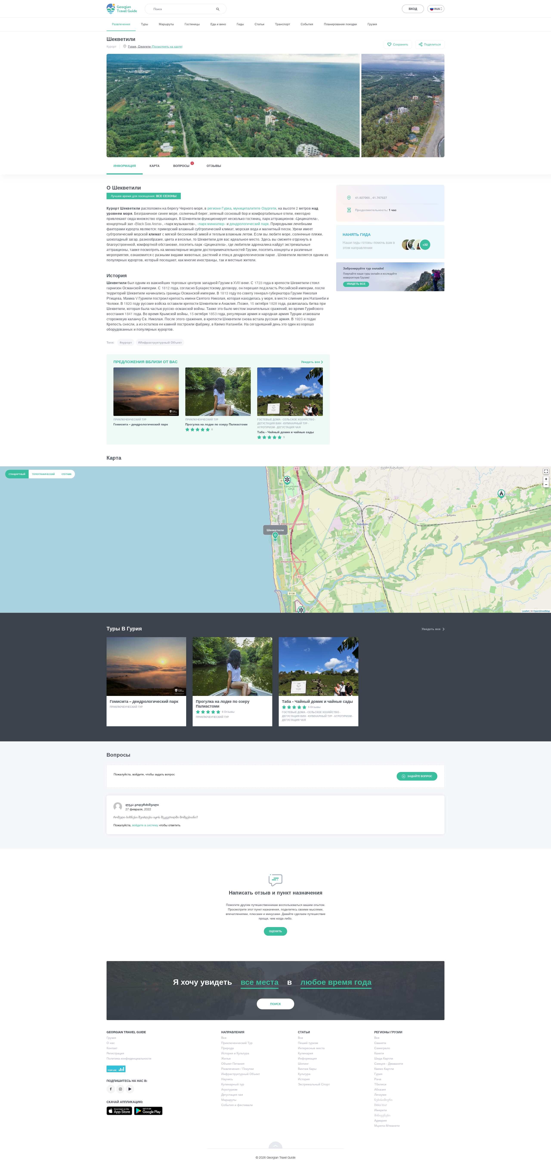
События (307, 24)
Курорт (111, 46)
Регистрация (115, 1053)
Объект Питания (233, 1063)
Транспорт (282, 24)
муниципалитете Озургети (254, 208)
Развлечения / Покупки (237, 1068)
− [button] (546, 484)
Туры (144, 24)
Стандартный (17, 474)
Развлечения (121, 24)
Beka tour (380, 1105)
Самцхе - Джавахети (388, 1063)
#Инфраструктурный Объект (160, 342)
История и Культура (235, 1053)
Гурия (378, 1074)
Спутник (66, 474)
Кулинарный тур (232, 1084)
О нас (111, 1043)
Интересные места (311, 1048)
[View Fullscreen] (546, 471)
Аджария (380, 1120)
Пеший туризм (308, 1043)
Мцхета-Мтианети (387, 1125)
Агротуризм (229, 1089)
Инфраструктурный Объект (240, 1074)
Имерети (380, 1110)
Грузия (372, 24)
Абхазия (380, 1089)
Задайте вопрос (419, 776)
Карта (154, 166)
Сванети (380, 1043)
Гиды (240, 24)
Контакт (112, 1048)
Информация (124, 166)
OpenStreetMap (541, 611)
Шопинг (303, 1063)
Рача (377, 1079)
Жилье (226, 1058)
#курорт (126, 342)
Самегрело (382, 1048)
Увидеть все (311, 362)
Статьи (259, 24)
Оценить (275, 931)
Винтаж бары (307, 1068)
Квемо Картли (384, 1068)
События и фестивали (237, 1105)
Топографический (43, 474)
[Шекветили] (275, 539)
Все (223, 1037)
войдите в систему (145, 825)
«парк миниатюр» (211, 224)
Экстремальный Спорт (314, 1084)
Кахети (379, 1053)
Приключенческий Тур (236, 1043)
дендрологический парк (249, 224)
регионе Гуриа (219, 208)
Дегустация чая (232, 1094)
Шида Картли (383, 1058)
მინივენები (382, 1115)
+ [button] (546, 479)
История (304, 1079)
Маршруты (166, 24)
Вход (413, 9)
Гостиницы (192, 24)
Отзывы (214, 166)
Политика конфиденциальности (129, 1058)
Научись (227, 1079)
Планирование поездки (340, 24)
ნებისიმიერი (383, 1100)
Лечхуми (380, 1094)
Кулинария (305, 1053)
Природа (227, 1048)
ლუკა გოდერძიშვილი (142, 804)
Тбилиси (380, 1084)
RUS (437, 9)
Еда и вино (218, 24)
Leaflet (525, 611)
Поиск (275, 1004)
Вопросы (183, 165)
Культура (304, 1074)
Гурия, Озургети (155, 46)
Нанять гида (357, 234)
